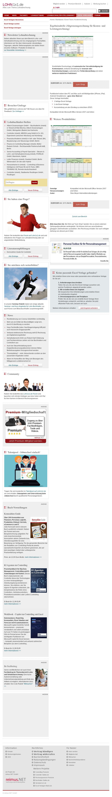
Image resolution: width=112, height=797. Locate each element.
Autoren (87, 4)
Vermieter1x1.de (40, 783)
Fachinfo (24, 15)
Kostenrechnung (80, 20)
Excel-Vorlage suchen (12, 24)
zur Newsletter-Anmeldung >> (15, 50)
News (14, 15)
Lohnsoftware (37, 15)
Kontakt (10, 751)
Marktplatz (59, 20)
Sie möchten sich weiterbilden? (23, 265)
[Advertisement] (26, 78)
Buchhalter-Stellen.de (42, 780)
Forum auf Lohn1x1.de (32, 235)
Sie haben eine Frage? (19, 199)
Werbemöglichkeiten (14, 754)
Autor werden (73, 751)
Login (57, 7)
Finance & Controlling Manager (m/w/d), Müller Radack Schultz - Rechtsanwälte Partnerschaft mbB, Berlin (26, 146)
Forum (97, 15)
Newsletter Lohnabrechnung (21, 34)
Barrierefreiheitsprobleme (77, 760)
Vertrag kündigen (43, 751)
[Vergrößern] (79, 47)
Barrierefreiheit (41, 757)
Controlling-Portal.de (42, 772)
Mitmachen (72, 757)
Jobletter (71, 765)
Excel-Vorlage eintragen (12, 28)
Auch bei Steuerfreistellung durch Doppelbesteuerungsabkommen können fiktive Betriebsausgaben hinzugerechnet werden (24, 348)
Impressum (39, 765)
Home (6, 15)
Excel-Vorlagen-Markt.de (43, 786)
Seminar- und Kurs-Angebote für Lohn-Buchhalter (22, 306)
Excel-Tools (69, 20)
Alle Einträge (13, 190)
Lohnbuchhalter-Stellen (19, 122)
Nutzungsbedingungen (45, 760)
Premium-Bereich (74, 4)
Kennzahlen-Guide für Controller (19, 252)
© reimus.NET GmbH (10, 793)
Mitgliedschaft (73, 754)
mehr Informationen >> (33, 557)
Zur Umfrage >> (18, 111)
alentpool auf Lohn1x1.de (36, 491)
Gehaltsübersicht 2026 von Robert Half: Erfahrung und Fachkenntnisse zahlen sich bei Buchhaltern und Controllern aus (26, 340)
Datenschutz (40, 762)
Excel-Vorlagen (85, 15)
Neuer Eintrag (33, 190)
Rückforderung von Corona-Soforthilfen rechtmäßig (26, 319)
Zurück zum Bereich (79, 216)
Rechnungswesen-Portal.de (44, 777)
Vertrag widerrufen (44, 754)
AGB (9, 757)
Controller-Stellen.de (42, 775)
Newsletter (72, 762)
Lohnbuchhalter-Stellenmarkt (61, 15)
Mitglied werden (59, 4)
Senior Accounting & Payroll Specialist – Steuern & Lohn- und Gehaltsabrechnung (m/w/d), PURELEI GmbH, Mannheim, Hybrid (25, 154)
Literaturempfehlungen (19, 248)
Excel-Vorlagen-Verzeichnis (13, 20)
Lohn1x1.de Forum (30, 394)
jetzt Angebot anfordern (89, 308)
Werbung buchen (99, 4)
